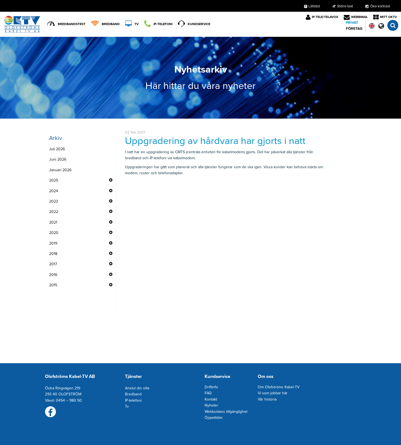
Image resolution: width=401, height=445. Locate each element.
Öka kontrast (380, 6)
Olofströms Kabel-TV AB (70, 376)
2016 (53, 274)
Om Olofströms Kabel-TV (279, 387)
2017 (53, 264)
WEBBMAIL (359, 17)
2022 (53, 211)
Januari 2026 (60, 170)
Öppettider (214, 417)
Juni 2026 (57, 159)
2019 (53, 243)
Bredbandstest (71, 24)
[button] (381, 26)
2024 (53, 191)
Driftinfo (211, 387)
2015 (53, 285)
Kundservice (199, 24)
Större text (345, 6)
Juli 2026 (57, 149)
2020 (53, 232)
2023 (53, 201)
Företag (354, 28)
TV (136, 24)
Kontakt (211, 399)
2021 (53, 222)
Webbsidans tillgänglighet (226, 411)
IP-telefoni (163, 24)
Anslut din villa (137, 388)
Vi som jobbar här (273, 393)
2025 (53, 180)
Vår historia (267, 399)
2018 (53, 253)
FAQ (208, 393)
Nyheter (211, 405)
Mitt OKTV (388, 17)
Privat (352, 22)
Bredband (111, 24)
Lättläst (312, 6)
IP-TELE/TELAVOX (325, 17)
